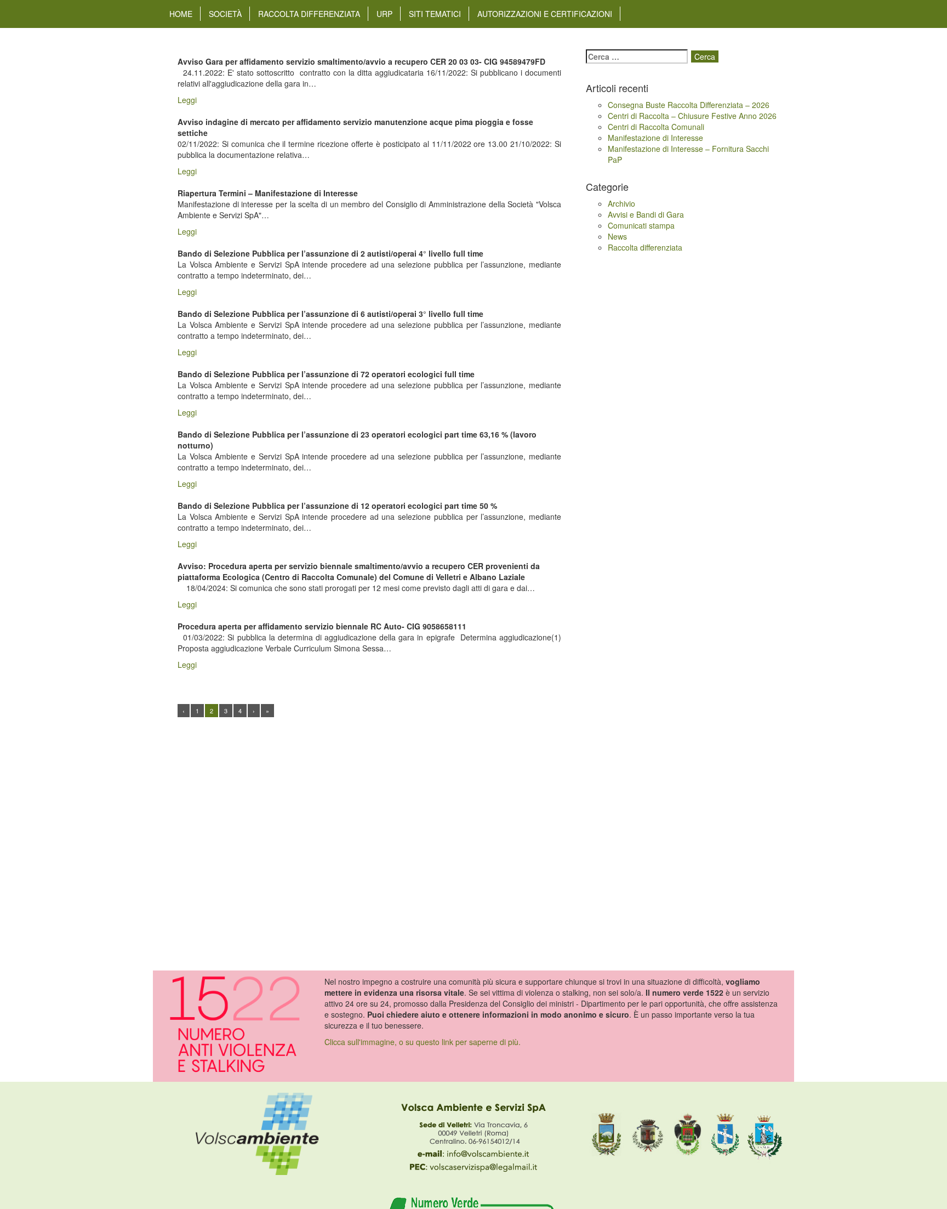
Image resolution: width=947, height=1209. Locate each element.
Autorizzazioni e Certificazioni (544, 13)
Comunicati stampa (641, 225)
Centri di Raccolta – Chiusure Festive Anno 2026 (692, 115)
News (617, 236)
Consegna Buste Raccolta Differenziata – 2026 (688, 104)
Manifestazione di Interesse (655, 137)
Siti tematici (435, 13)
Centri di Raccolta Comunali (656, 126)
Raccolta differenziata (309, 13)
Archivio (621, 203)
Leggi (187, 99)
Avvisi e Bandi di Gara (646, 214)
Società (225, 13)
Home (180, 13)
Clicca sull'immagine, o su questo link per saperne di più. (422, 1041)
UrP (384, 13)
